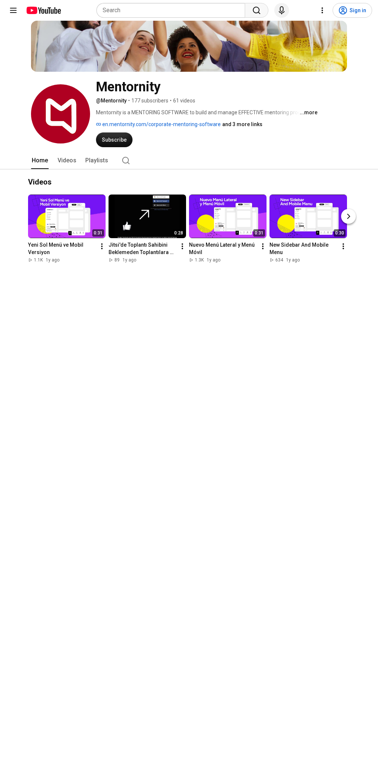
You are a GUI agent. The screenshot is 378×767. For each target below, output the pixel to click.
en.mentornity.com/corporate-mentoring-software (161, 124)
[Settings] (322, 10)
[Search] (256, 10)
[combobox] (173, 10)
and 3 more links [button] (242, 124)
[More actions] (101, 246)
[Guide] (13, 10)
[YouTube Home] (43, 10)
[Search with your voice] (281, 10)
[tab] (40, 160)
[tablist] (189, 160)
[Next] (348, 216)
